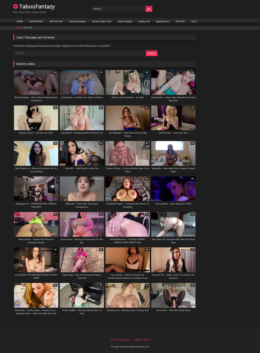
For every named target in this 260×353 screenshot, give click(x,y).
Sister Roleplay (125, 21)
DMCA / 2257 (142, 339)
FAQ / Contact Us (120, 339)
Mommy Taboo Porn (101, 21)
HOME (20, 21)
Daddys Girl (144, 21)
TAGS (194, 21)
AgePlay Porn (162, 21)
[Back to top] (250, 344)
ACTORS (180, 21)
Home (17, 27)
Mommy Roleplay (77, 21)
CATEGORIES (36, 21)
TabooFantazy (36, 6)
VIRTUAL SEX (56, 21)
